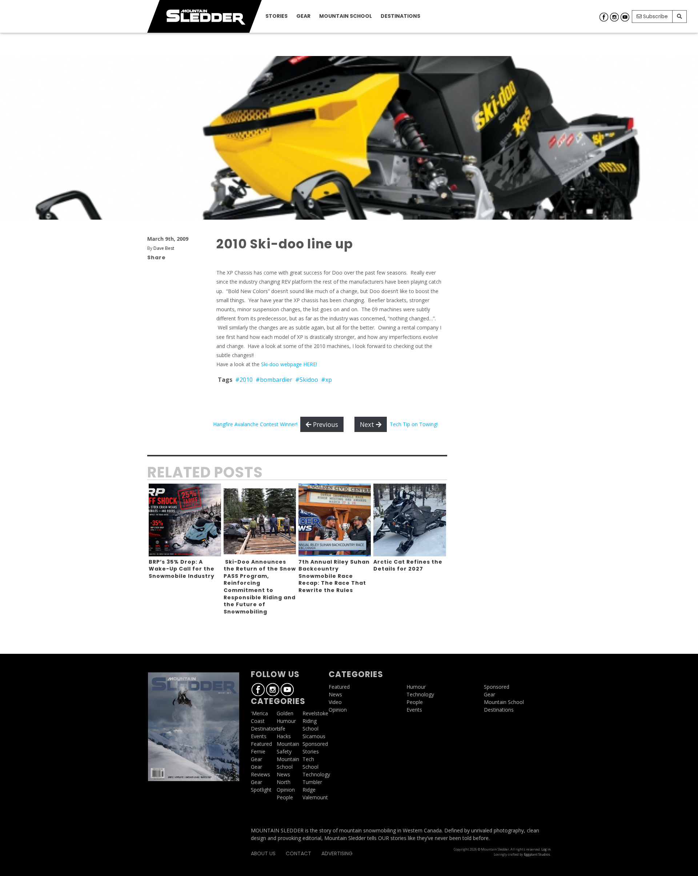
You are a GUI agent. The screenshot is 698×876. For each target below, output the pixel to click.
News (283, 774)
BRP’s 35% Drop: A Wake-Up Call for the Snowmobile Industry (181, 569)
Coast (258, 720)
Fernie (258, 751)
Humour (286, 720)
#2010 (244, 380)
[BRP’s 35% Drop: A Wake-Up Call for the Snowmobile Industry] (185, 520)
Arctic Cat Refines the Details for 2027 (407, 565)
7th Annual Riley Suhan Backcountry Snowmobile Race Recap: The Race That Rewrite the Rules (334, 576)
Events (258, 736)
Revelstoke (315, 713)
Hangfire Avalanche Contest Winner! (255, 424)
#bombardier (274, 380)
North (283, 782)
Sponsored (315, 743)
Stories (276, 16)
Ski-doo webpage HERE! (289, 364)
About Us (263, 853)
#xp (326, 380)
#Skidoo (306, 380)
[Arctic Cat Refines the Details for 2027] (409, 520)
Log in (546, 849)
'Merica (259, 713)
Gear (303, 16)
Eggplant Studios (537, 854)
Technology (316, 774)
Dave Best (163, 248)
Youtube (625, 17)
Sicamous (313, 736)
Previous (324, 424)
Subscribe (655, 16)
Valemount (315, 797)
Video (335, 702)
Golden (285, 713)
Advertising (337, 853)
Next (368, 424)
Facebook (603, 17)
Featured (261, 743)
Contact (298, 853)
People (285, 797)
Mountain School (345, 16)
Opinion (286, 789)
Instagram (614, 17)
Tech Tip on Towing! (414, 424)
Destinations (400, 16)
